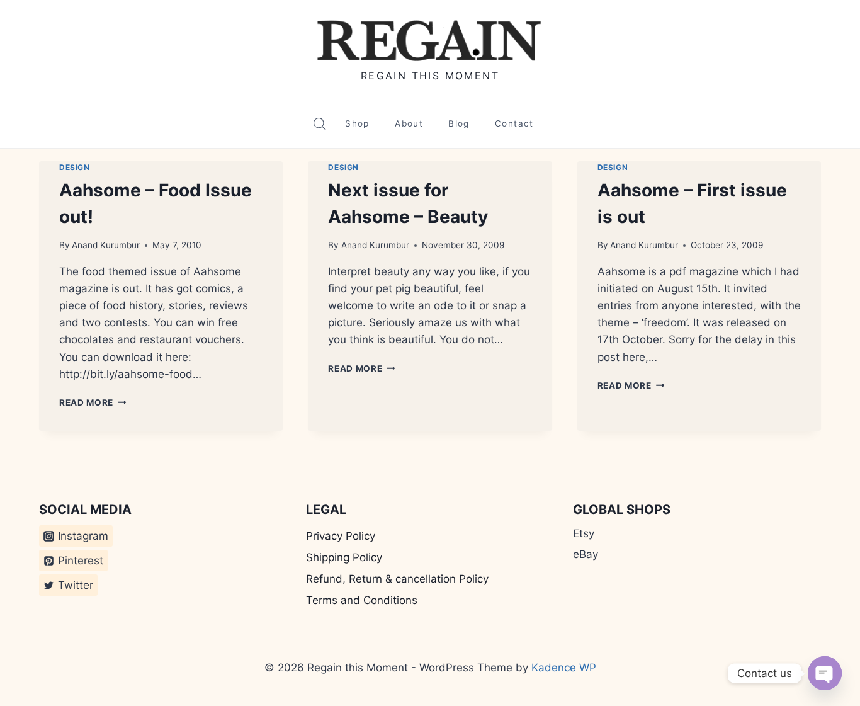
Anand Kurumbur (106, 245)
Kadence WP (563, 667)
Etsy (583, 533)
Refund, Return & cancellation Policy (397, 578)
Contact (514, 123)
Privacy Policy (340, 536)
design (74, 167)
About (409, 123)
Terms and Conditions (361, 600)
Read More (93, 402)
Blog (458, 123)
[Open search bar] (320, 124)
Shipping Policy (344, 557)
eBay (585, 554)
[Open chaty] (825, 673)
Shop (357, 123)
